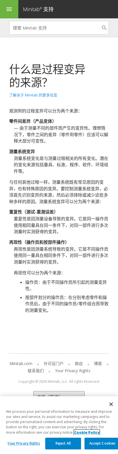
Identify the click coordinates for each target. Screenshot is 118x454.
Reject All (63, 443)
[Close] (111, 404)
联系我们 (36, 370)
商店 (79, 363)
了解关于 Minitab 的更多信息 (33, 95)
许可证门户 (54, 363)
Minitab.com (20, 363)
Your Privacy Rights (23, 443)
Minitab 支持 (38, 9)
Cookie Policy (86, 432)
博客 (98, 363)
